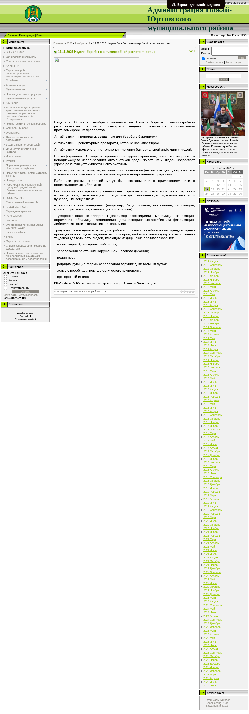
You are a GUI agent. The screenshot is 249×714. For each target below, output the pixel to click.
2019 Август (210, 506)
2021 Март (209, 539)
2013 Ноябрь (211, 316)
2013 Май (209, 294)
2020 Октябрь (211, 524)
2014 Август (210, 349)
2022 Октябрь (211, 586)
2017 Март (209, 433)
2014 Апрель (211, 334)
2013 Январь (211, 279)
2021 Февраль (212, 535)
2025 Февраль (212, 627)
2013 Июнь (210, 297)
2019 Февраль (212, 491)
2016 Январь (211, 392)
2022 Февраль (212, 572)
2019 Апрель (211, 499)
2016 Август (210, 411)
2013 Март (209, 286)
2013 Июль (210, 301)
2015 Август (210, 389)
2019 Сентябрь (212, 510)
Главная (12, 35)
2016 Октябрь (211, 418)
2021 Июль (210, 553)
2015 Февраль (212, 367)
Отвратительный (19, 287)
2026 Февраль (212, 670)
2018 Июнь (210, 473)
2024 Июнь (210, 612)
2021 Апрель (211, 542)
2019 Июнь (210, 502)
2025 (69, 43)
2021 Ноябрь (211, 564)
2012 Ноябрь (211, 272)
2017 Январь (211, 425)
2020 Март (209, 517)
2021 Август (210, 557)
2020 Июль (210, 520)
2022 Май (209, 579)
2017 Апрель (211, 436)
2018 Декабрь (211, 484)
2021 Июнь (210, 550)
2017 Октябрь (211, 451)
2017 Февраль (212, 429)
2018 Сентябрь (212, 477)
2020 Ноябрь (211, 528)
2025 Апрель (211, 634)
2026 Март (209, 674)
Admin (87, 291)
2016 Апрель (211, 400)
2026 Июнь (210, 681)
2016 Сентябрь (212, 414)
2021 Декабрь (211, 568)
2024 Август (210, 616)
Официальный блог (218, 699)
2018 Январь (211, 458)
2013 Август (210, 305)
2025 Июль (210, 645)
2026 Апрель (211, 678)
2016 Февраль (212, 396)
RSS (244, 35)
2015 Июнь (210, 382)
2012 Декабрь (211, 275)
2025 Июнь (210, 641)
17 (88, 43)
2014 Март (209, 330)
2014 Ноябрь (211, 360)
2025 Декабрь (211, 663)
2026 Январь (211, 667)
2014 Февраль (212, 327)
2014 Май (209, 338)
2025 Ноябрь (211, 659)
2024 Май (209, 608)
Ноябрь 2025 (223, 168)
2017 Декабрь (211, 455)
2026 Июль (210, 685)
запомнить (212, 58)
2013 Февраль (212, 283)
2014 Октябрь (211, 356)
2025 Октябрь (211, 656)
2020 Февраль (212, 513)
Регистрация (26, 35)
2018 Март (209, 466)
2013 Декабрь (211, 319)
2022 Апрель (211, 575)
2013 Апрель (211, 290)
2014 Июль (210, 345)
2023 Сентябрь (212, 605)
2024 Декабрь (211, 623)
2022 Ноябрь (211, 590)
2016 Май (209, 403)
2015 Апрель (211, 374)
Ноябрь (79, 43)
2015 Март (209, 371)
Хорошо (13, 280)
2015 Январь (211, 363)
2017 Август (210, 447)
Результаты (10, 294)
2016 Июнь (210, 407)
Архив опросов (28, 294)
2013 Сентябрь (212, 308)
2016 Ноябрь (211, 422)
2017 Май (209, 440)
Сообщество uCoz (217, 702)
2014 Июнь (210, 341)
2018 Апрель (211, 469)
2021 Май (209, 546)
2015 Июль (210, 385)
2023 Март (209, 597)
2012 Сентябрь (212, 265)
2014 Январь (211, 323)
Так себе (14, 284)
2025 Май (209, 637)
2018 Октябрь (211, 480)
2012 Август (210, 261)
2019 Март (209, 495)
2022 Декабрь (211, 594)
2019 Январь (211, 488)
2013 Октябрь (211, 312)
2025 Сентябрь (212, 652)
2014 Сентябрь (212, 352)
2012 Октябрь (211, 268)
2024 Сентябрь (212, 619)
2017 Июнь (210, 444)
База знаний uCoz (217, 705)
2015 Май (209, 378)
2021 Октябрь (211, 561)
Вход (39, 35)
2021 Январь (211, 531)
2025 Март (209, 630)
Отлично (14, 276)
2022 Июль (210, 583)
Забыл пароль (214, 62)
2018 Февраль (212, 462)
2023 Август (210, 601)
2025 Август (210, 648)
